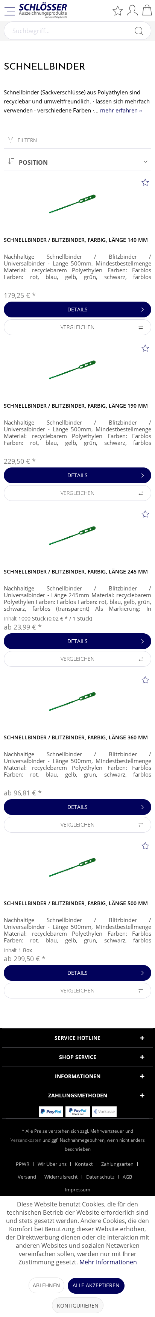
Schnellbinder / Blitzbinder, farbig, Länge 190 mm (76, 405)
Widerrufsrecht (61, 1176)
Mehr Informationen (108, 1262)
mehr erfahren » (121, 110)
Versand (27, 1176)
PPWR (22, 1164)
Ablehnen (46, 1285)
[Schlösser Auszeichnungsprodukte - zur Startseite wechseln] (43, 10)
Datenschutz (100, 1176)
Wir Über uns (52, 1164)
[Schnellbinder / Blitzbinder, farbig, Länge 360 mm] (77, 703)
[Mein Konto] (132, 10)
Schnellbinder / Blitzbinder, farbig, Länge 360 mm (76, 737)
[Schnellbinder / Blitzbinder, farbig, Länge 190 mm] (77, 372)
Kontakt (84, 1164)
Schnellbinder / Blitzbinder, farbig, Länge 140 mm (76, 239)
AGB (127, 1176)
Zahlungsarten (117, 1164)
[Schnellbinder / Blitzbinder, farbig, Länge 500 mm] (77, 869)
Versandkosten (26, 1140)
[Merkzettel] (117, 10)
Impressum (77, 1189)
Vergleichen (77, 327)
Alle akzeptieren (96, 1285)
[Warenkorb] (147, 10)
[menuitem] (117, 10)
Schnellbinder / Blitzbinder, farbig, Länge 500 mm (76, 903)
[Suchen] (139, 30)
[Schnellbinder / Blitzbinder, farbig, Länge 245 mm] (77, 538)
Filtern (26, 140)
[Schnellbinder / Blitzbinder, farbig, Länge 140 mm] (77, 206)
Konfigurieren (78, 1305)
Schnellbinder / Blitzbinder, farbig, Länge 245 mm (76, 571)
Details (77, 309)
